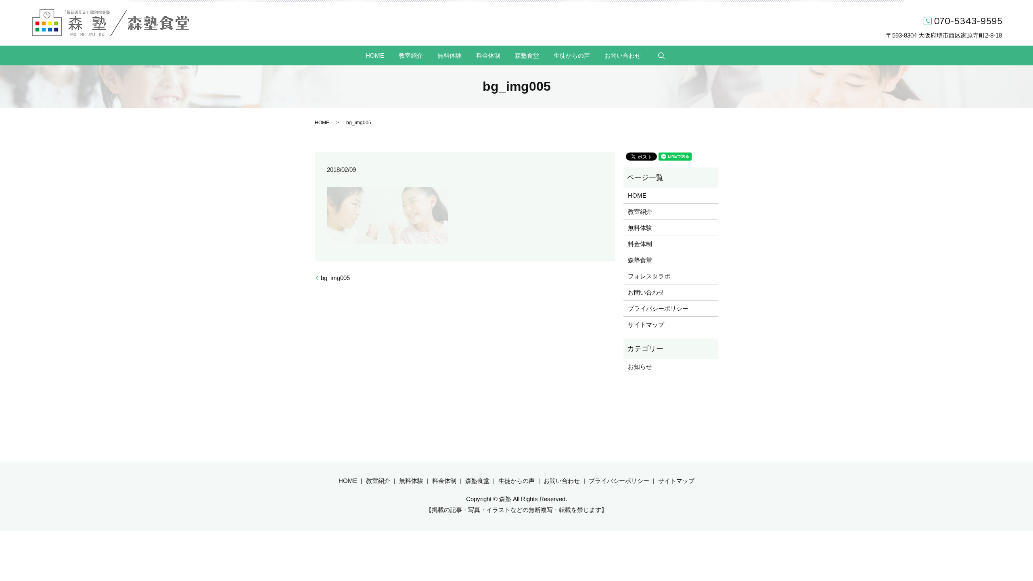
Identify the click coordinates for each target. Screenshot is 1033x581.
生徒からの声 (572, 55)
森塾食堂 (527, 55)
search (661, 56)
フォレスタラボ (649, 276)
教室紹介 (411, 55)
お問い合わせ (622, 55)
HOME (375, 55)
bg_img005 (335, 277)
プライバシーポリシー (658, 308)
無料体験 (449, 55)
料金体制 (488, 55)
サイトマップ (646, 324)
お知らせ (640, 366)
